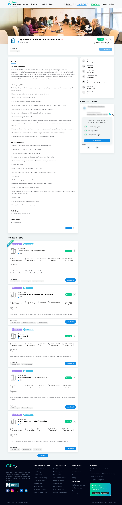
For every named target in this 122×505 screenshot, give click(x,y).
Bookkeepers (38, 486)
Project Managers (39, 480)
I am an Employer (76, 469)
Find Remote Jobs (59, 465)
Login (105, 4)
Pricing (73, 477)
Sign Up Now (97, 140)
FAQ (72, 475)
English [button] (68, 4)
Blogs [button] (51, 4)
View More (43, 455)
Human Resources (40, 489)
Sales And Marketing (40, 477)
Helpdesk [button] (44, 4)
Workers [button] (25, 4)
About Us (74, 491)
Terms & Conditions (22, 502)
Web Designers (39, 472)
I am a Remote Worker (78, 472)
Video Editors (38, 475)
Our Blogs (93, 465)
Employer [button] (34, 4)
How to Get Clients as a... (98, 477)
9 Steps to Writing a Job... (97, 479)
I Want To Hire (95, 4)
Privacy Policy (10, 502)
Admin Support (38, 483)
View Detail (70, 280)
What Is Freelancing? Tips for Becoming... (103, 474)
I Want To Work (81, 4)
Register (111, 4)
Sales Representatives (41, 492)
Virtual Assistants (39, 469)
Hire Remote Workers (42, 465)
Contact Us (74, 494)
